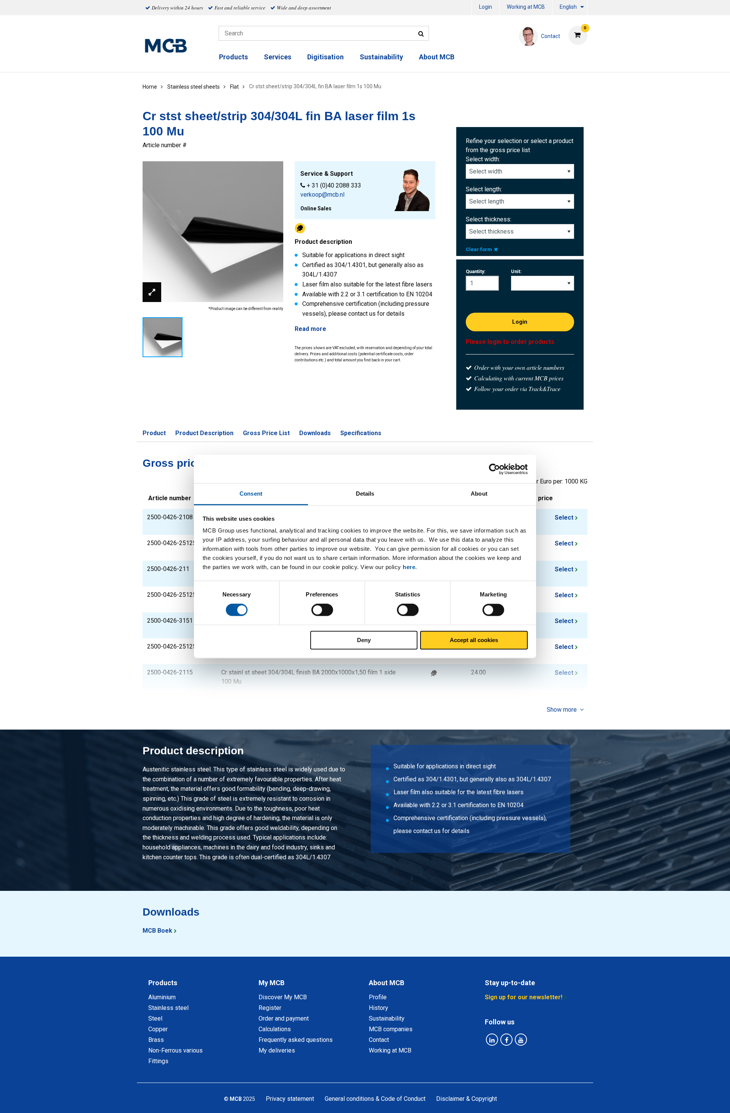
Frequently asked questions (296, 1039)
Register (270, 1007)
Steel (155, 1018)
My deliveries (277, 1050)
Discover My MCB (283, 997)
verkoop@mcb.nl (322, 194)
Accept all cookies (474, 640)
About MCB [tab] (386, 983)
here (409, 567)
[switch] (322, 610)
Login (485, 7)
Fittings (158, 1061)
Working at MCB (526, 7)
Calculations (275, 1029)
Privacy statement (290, 1098)
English (568, 7)
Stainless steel (168, 1007)
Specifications (360, 433)
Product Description (204, 433)
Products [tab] (162, 983)
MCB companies (391, 1029)
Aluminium (162, 997)
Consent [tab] (251, 493)
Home (150, 87)
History (378, 1007)
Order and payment (284, 1018)
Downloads (315, 433)
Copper (158, 1029)
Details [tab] (365, 493)
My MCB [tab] (271, 983)
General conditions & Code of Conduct (375, 1098)
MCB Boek (157, 930)
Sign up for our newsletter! (523, 997)
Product (154, 433)
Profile (378, 997)
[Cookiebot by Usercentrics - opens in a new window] (494, 469)
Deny (364, 640)
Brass (156, 1039)
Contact (379, 1039)
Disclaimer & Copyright (466, 1098)
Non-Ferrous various (175, 1050)
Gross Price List (266, 433)
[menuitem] (485, 8)
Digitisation (325, 57)
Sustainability (381, 57)
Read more (310, 328)
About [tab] (479, 493)
